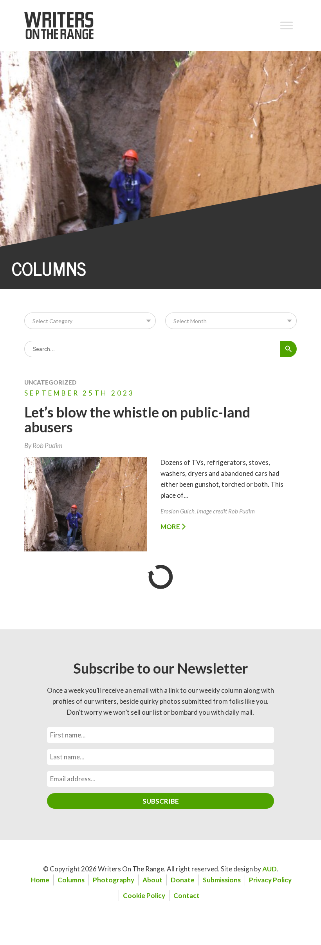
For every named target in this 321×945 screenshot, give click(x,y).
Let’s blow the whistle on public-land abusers (137, 419)
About (152, 880)
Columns (71, 880)
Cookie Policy (144, 895)
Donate (183, 880)
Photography (113, 880)
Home (40, 880)
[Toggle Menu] (286, 25)
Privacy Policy (270, 880)
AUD (269, 869)
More (170, 526)
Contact (186, 895)
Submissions (222, 880)
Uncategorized (50, 382)
